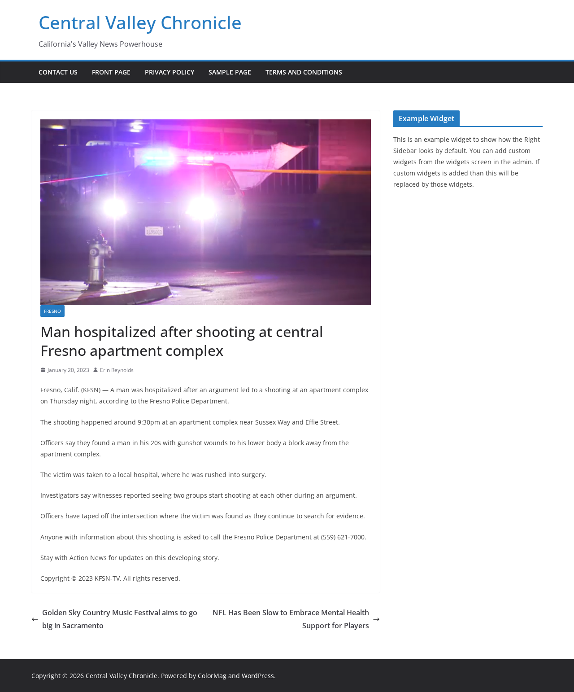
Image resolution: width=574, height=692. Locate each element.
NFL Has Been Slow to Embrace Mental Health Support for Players (291, 619)
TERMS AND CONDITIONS (303, 72)
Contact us (58, 72)
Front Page (111, 72)
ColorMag (212, 675)
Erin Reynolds (117, 370)
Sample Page (230, 72)
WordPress (258, 675)
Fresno (52, 311)
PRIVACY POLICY (169, 72)
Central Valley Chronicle (140, 22)
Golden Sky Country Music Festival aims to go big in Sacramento (119, 619)
